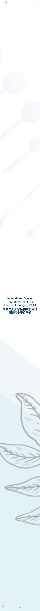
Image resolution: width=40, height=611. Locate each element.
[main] (20, 305)
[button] (2, 2)
